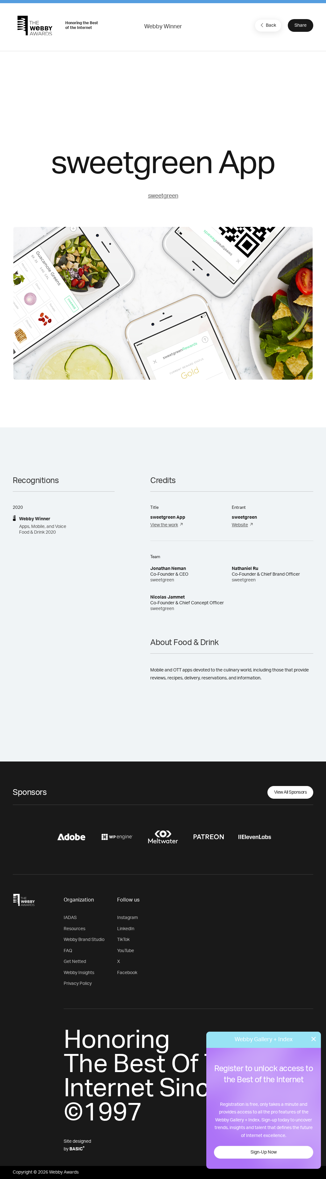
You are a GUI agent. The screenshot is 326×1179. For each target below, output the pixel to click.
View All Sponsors (290, 792)
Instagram (127, 918)
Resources (74, 929)
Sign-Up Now (264, 1152)
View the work (164, 525)
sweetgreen (163, 196)
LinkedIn (125, 929)
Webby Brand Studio (84, 939)
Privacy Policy (78, 983)
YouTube (125, 951)
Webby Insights (79, 973)
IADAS (70, 918)
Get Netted (75, 961)
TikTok (123, 939)
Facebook (127, 973)
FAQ (68, 951)
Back (271, 25)
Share (300, 25)
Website (240, 525)
